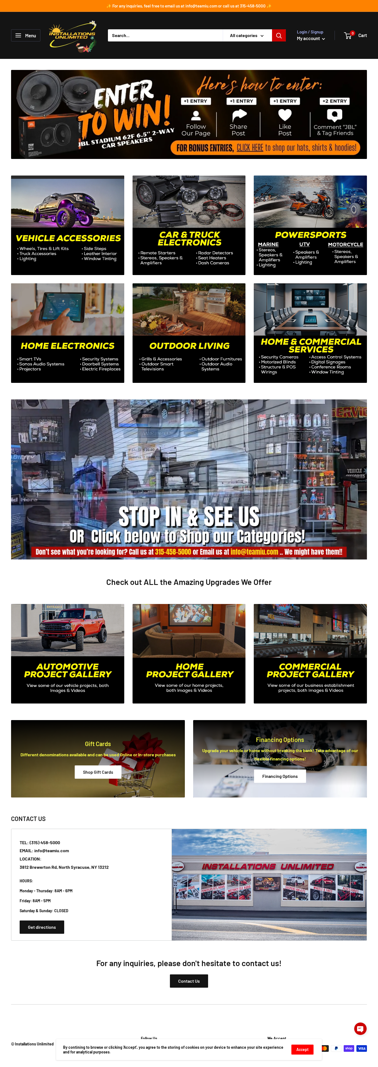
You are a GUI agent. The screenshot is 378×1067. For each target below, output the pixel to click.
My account (309, 38)
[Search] (279, 35)
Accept (302, 1049)
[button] (360, 1028)
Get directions (42, 927)
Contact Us (189, 981)
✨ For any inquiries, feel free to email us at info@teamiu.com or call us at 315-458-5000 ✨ (189, 5)
